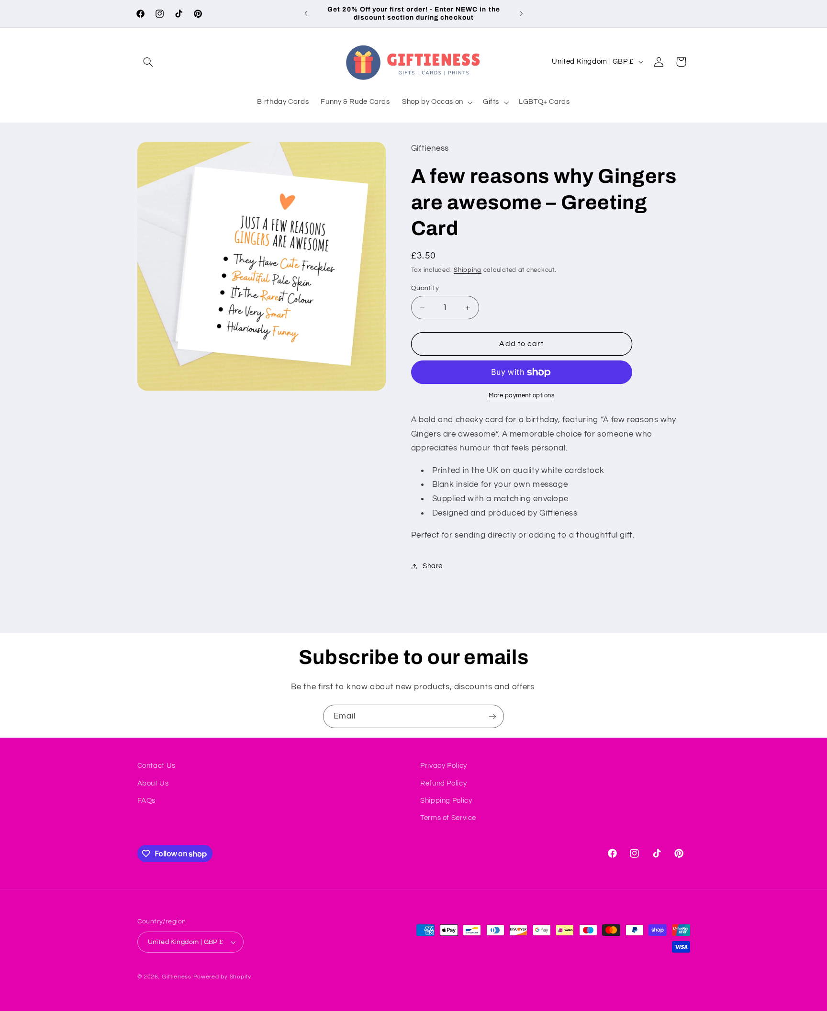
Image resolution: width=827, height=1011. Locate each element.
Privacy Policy (443, 765)
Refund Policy (443, 783)
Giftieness (176, 976)
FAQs (146, 800)
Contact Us (156, 765)
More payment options (522, 396)
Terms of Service (448, 817)
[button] (148, 62)
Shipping (467, 270)
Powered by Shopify (222, 976)
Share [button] (433, 566)
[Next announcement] (521, 13)
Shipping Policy (446, 800)
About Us (153, 783)
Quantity (425, 288)
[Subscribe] (492, 716)
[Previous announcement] (305, 13)
